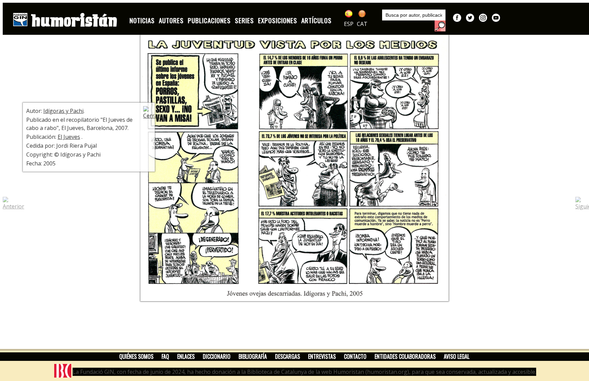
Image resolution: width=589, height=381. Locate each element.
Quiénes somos (136, 356)
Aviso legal (456, 356)
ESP (348, 24)
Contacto (355, 356)
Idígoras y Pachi (63, 111)
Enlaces (186, 356)
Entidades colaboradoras (405, 356)
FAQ (165, 356)
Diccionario (216, 356)
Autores (171, 20)
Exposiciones (277, 20)
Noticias (142, 20)
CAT (362, 24)
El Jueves (69, 137)
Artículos (316, 20)
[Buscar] (440, 25)
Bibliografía (253, 356)
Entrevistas (322, 356)
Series (244, 20)
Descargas (287, 356)
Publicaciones (209, 20)
